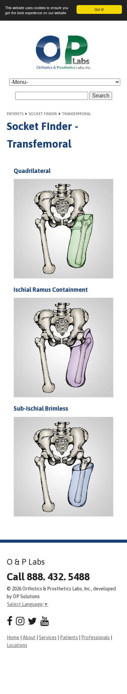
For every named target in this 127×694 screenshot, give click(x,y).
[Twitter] (32, 621)
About (29, 637)
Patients (15, 113)
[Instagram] (20, 621)
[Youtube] (44, 621)
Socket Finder (42, 113)
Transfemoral (76, 113)
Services (48, 637)
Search (100, 96)
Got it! (99, 9)
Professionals (95, 637)
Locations (17, 645)
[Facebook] (10, 621)
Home (13, 637)
